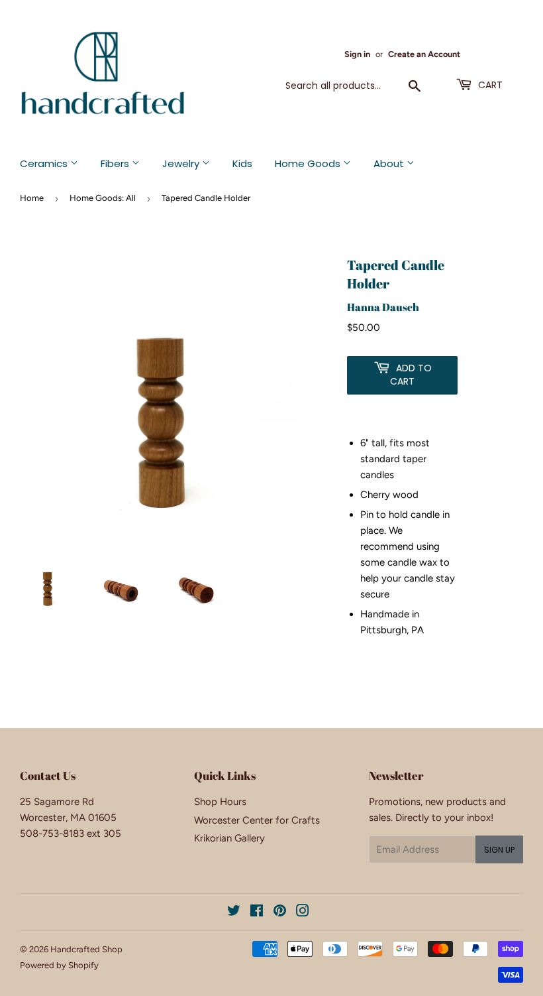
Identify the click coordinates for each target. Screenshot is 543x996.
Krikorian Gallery (229, 838)
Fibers (116, 163)
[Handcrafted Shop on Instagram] (302, 912)
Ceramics (45, 163)
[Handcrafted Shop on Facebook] (257, 912)
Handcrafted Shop (86, 949)
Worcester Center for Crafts (257, 820)
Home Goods (309, 163)
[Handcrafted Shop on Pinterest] (280, 912)
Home (32, 198)
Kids (242, 163)
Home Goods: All (103, 198)
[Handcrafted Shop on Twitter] (233, 912)
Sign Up (499, 849)
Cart (489, 85)
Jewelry (182, 163)
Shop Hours (220, 802)
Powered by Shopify (59, 965)
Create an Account (424, 54)
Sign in (357, 54)
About (390, 163)
